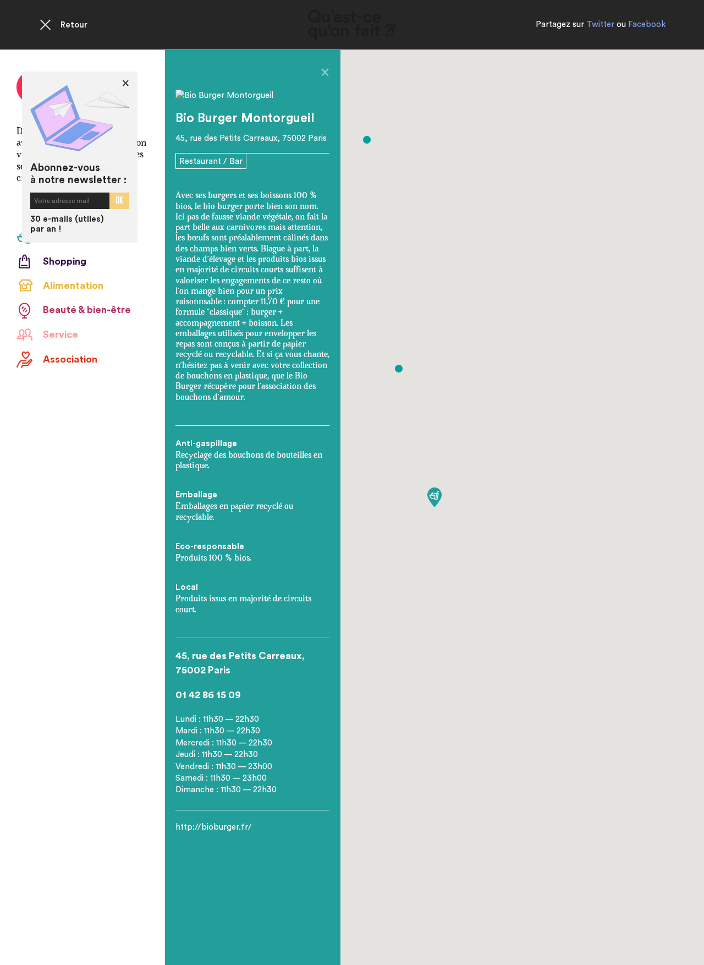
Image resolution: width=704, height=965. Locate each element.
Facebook (647, 24)
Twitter (600, 24)
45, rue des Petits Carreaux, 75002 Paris (251, 138)
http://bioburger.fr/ (213, 827)
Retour (74, 25)
